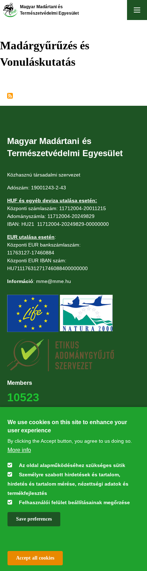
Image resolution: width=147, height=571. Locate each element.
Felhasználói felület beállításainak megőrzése (74, 502)
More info (19, 450)
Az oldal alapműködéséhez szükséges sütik (72, 465)
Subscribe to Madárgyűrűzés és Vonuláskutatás (10, 96)
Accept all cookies (35, 558)
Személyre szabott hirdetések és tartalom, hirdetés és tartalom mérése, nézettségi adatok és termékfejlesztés (67, 484)
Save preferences (34, 519)
